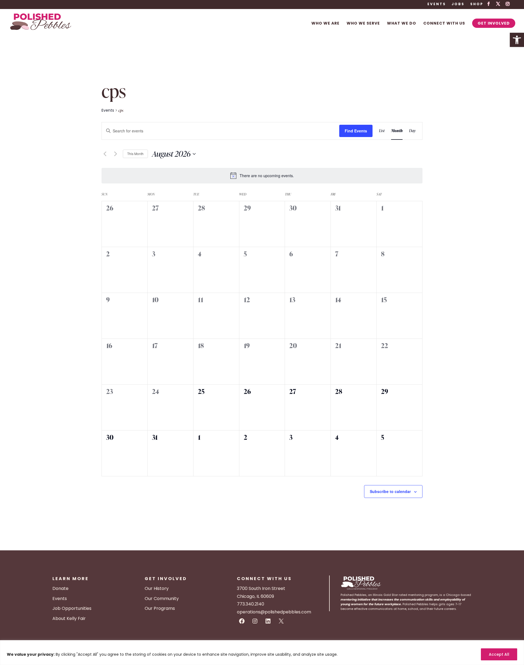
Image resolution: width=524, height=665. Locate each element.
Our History (157, 588)
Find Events (356, 130)
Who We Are (325, 23)
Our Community (162, 598)
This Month (135, 153)
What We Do (401, 23)
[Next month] (115, 154)
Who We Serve (363, 23)
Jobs (458, 4)
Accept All (499, 654)
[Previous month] (105, 154)
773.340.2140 (250, 604)
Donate (60, 588)
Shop (476, 4)
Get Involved (494, 23)
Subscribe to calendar (390, 491)
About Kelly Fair (69, 618)
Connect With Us (444, 23)
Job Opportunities (71, 608)
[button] (517, 40)
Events (436, 4)
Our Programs (160, 608)
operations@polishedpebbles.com (274, 612)
